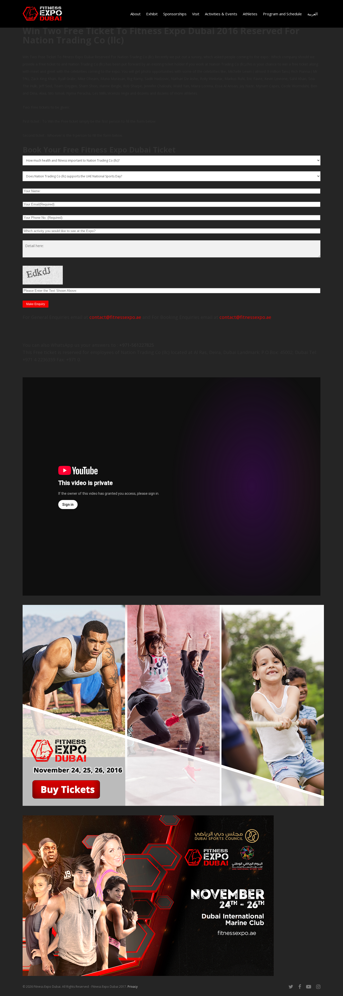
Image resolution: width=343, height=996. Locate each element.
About (135, 13)
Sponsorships (175, 13)
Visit (195, 13)
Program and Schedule (282, 13)
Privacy (133, 986)
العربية (312, 13)
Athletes (250, 13)
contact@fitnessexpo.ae (115, 317)
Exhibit (152, 13)
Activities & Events (221, 13)
